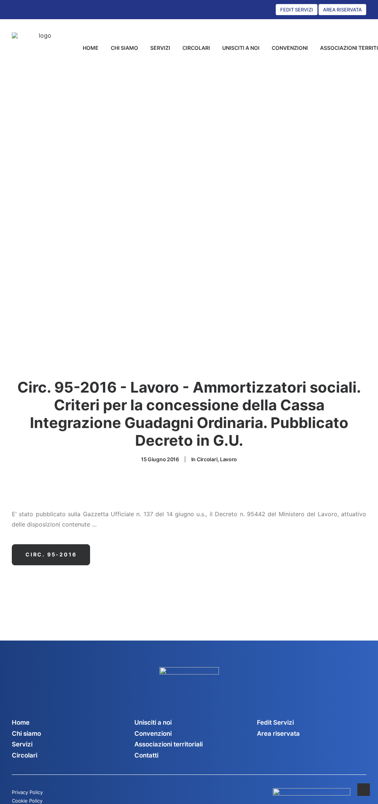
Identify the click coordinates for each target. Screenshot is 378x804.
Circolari (207, 459)
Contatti (146, 755)
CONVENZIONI (290, 48)
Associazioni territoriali (168, 744)
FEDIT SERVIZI (296, 10)
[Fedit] (42, 47)
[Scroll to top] (363, 789)
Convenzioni (153, 733)
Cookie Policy (27, 801)
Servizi (22, 744)
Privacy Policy (27, 792)
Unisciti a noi (153, 722)
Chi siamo (26, 733)
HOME (91, 48)
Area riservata (278, 733)
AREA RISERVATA (342, 10)
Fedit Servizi (275, 722)
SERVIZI (160, 48)
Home (21, 722)
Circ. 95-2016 (50, 554)
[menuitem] (91, 48)
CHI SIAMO (124, 48)
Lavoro (228, 459)
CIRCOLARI (196, 48)
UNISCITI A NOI (241, 48)
